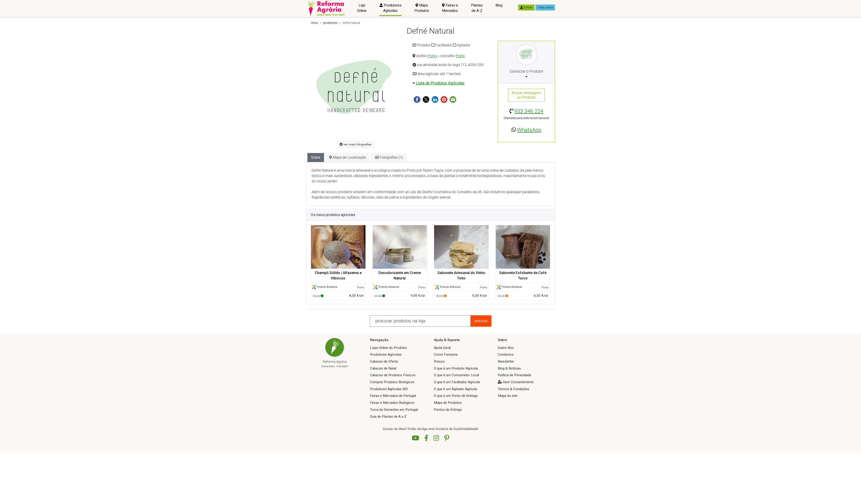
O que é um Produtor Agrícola (456, 368)
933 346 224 (528, 111)
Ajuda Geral (442, 348)
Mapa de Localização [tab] (349, 157)
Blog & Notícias (509, 368)
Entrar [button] (528, 7)
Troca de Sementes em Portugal (394, 410)
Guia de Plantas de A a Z (388, 417)
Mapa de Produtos (448, 403)
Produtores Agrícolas (392, 8)
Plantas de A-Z (477, 8)
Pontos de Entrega (448, 410)
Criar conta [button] (545, 7)
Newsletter (506, 361)
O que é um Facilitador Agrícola (457, 382)
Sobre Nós (506, 348)
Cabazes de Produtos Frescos (392, 375)
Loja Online (361, 8)
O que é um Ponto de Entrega (456, 396)
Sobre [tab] (315, 157)
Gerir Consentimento (518, 382)
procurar (481, 321)
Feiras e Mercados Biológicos (392, 403)
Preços (439, 361)
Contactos (505, 354)
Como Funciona (446, 354)
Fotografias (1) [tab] (391, 157)
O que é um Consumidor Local (456, 375)
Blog (499, 5)
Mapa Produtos (421, 8)
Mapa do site (507, 396)
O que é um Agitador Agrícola (455, 389)
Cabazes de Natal (383, 368)
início (314, 22)
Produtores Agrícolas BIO (389, 389)
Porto (432, 56)
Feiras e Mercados (450, 8)
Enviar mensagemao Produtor (526, 95)
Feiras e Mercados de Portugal (393, 396)
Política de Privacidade (514, 375)
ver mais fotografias (357, 144)
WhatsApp (529, 130)
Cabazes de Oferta (384, 361)
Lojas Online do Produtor (388, 348)
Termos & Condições (513, 389)
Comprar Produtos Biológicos (392, 382)
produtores (330, 22)
